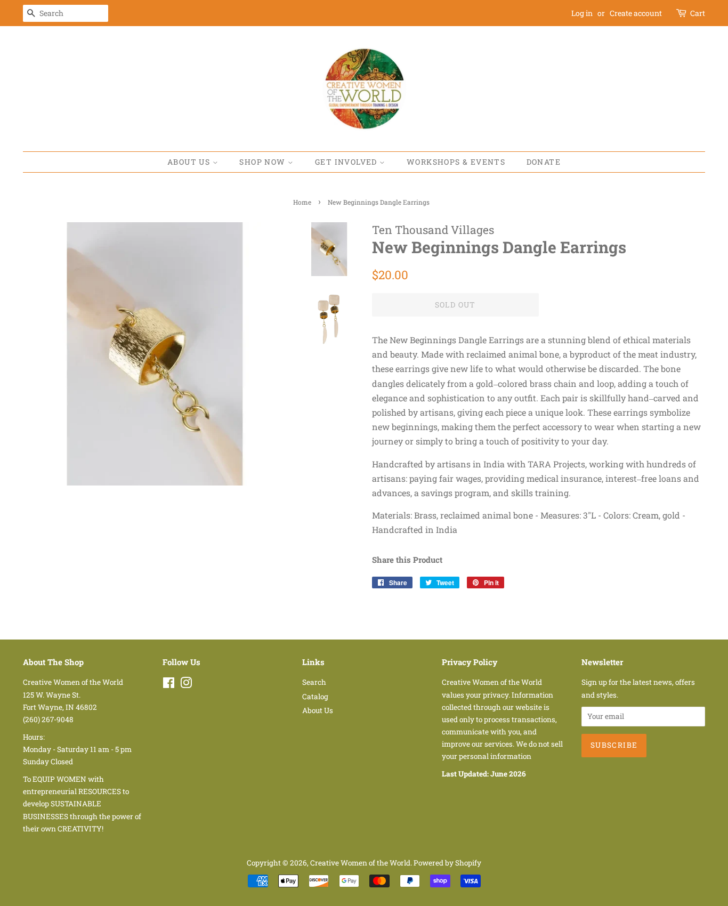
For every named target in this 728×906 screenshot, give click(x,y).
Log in (582, 13)
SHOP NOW (263, 162)
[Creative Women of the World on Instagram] (186, 685)
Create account (636, 13)
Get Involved (347, 162)
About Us (190, 162)
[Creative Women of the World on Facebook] (169, 685)
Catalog (315, 696)
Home (302, 202)
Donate (544, 162)
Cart (697, 13)
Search (314, 682)
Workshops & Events (456, 162)
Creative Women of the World (360, 863)
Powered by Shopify (447, 863)
